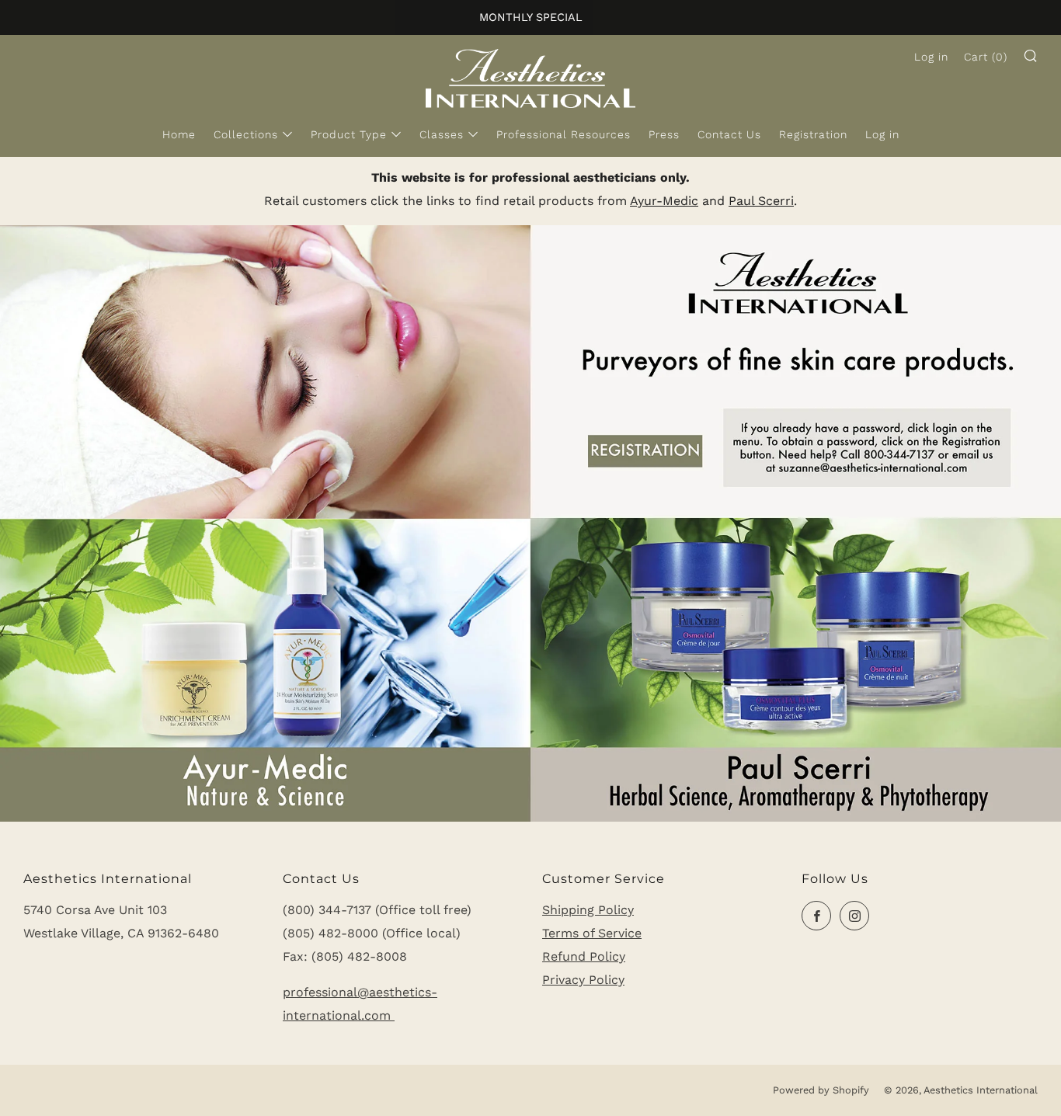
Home (179, 134)
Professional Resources (563, 134)
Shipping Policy (588, 909)
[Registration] (530, 522)
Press (664, 134)
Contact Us (729, 134)
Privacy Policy (583, 979)
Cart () (985, 56)
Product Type (349, 134)
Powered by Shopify (821, 1090)
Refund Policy (583, 956)
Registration (813, 134)
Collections (246, 134)
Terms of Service (592, 933)
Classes (441, 134)
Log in (882, 134)
